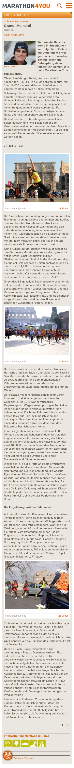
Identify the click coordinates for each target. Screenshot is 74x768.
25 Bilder (63, 615)
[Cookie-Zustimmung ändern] (7, 755)
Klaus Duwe (17, 35)
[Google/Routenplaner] (42, 744)
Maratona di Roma (17, 21)
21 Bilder (63, 208)
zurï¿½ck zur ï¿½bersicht (21, 758)
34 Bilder (63, 361)
